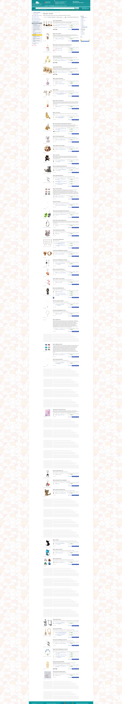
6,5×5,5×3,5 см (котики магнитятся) (61, 338)
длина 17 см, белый (59, 401)
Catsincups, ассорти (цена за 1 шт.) (61, 60)
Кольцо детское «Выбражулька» (58, 239)
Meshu (82, 31)
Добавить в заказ (75, 29)
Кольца (82, 21)
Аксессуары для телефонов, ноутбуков (37, 33)
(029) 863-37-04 (47, 2)
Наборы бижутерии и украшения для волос (84, 27)
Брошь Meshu (55, 515)
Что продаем (51, 5)
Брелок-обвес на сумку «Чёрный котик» (59, 220)
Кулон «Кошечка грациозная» (58, 358)
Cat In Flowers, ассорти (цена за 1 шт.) (62, 522)
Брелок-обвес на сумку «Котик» (58, 100)
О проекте (46, 5)
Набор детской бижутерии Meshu (58, 654)
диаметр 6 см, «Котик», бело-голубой (61, 647)
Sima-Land (83, 32)
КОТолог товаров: (37, 12)
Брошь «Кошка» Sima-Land (57, 530)
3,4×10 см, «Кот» (59, 470)
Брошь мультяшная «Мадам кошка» (59, 567)
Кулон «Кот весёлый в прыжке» (58, 300)
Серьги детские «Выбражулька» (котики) (60, 259)
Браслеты (82, 25)
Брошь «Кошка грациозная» (57, 494)
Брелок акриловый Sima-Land (58, 78)
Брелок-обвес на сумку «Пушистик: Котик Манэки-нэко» (62, 44)
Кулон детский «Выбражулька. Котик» (59, 310)
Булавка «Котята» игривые (57, 575)
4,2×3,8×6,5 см (59, 106)
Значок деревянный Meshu (57, 367)
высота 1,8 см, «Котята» (60, 450)
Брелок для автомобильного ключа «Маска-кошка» (61, 387)
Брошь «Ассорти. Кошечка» (57, 548)
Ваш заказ (69, 29)
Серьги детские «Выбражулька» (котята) (60, 632)
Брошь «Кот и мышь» (56, 112)
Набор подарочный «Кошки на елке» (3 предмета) (61, 427)
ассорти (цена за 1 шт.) (60, 552)
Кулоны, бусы (83, 20)
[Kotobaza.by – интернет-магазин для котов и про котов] (37, 3)
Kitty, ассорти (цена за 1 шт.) (60, 524)
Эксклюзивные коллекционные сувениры (36, 25)
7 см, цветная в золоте (60, 579)
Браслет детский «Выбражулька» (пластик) (60, 641)
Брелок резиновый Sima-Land (58, 466)
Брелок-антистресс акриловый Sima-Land (60, 377)
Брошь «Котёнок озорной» (57, 188)
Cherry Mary (83, 30)
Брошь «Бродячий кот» (57, 319)
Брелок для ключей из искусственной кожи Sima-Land (62, 123)
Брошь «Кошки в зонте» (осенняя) (58, 145)
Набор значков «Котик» (57, 592)
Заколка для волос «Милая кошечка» (59, 664)
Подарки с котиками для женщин (36, 41)
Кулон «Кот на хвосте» (57, 201)
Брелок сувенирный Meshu (57, 20)
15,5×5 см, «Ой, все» (60, 291)
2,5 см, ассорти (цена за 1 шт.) (61, 329)
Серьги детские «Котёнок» (57, 621)
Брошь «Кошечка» (56, 504)
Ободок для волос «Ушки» (57, 457)
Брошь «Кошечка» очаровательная (59, 485)
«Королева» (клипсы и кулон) (61, 411)
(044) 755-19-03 (47, 1)
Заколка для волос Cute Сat (57, 436)
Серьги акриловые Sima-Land (58, 175)
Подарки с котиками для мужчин (36, 39)
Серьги (82, 24)
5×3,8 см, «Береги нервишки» (61, 83)
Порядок (58, 17)
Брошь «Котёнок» (56, 539)
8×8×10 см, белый (59, 48)
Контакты (65, 5)
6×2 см (58, 440)
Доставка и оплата (59, 5)
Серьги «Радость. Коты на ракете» (59, 278)
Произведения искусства (36, 26)
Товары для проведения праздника (36, 36)
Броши (82, 19)
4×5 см (58, 479)
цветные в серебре (59, 282)
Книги (34, 31)
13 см (58, 225)
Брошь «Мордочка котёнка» (57, 343)
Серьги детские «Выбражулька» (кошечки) (60, 250)
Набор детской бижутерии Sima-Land (59, 406)
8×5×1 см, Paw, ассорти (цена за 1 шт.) (62, 27)
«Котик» (58, 233)
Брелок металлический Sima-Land (58, 269)
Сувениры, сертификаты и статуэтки (36, 30)
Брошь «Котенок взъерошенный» (58, 136)
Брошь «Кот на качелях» (57, 33)
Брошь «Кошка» (55, 89)
